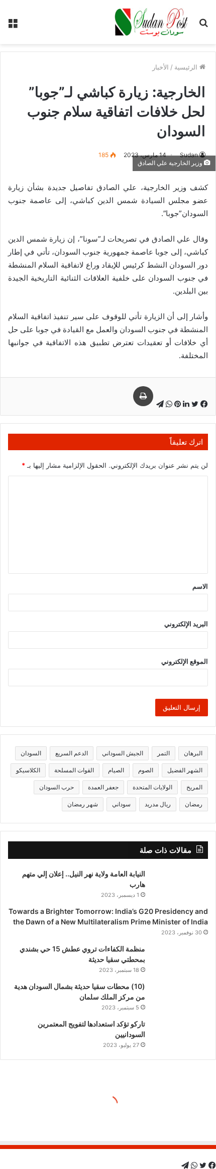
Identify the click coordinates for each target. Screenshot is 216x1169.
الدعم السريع (71, 753)
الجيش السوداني (122, 753)
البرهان (193, 753)
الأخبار (160, 67)
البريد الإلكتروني (186, 624)
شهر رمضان (82, 804)
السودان (31, 753)
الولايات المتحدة (152, 787)
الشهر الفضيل (184, 770)
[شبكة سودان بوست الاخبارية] (152, 22)
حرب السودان (56, 787)
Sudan (189, 155)
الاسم (200, 586)
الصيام (116, 770)
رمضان (193, 804)
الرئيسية (186, 67)
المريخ (194, 787)
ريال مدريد (158, 804)
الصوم (145, 770)
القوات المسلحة (74, 770)
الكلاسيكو (28, 770)
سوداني (121, 804)
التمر (163, 753)
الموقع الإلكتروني (184, 661)
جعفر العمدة (103, 787)
